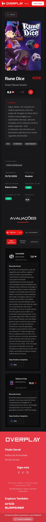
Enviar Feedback (24, 519)
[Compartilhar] (30, 92)
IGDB (29, 485)
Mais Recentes (11, 241)
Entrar (26, 3)
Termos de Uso (12, 459)
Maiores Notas (23, 241)
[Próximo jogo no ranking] (36, 45)
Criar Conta (38, 3)
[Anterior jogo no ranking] (9, 45)
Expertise (34, 242)
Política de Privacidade (16, 455)
